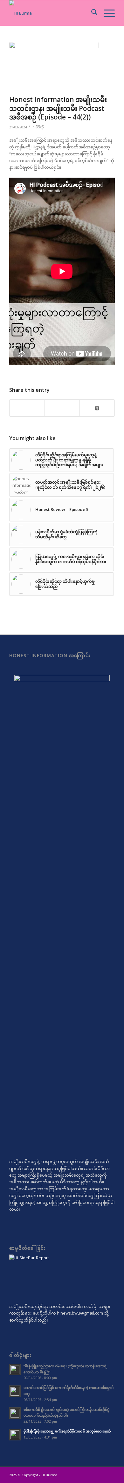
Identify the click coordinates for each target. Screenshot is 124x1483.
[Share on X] (97, 408)
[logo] (51, 13)
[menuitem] (91, 13)
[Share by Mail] (62, 408)
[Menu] (106, 13)
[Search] (91, 13)
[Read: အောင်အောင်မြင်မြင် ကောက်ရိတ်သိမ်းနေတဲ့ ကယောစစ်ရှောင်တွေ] (15, 1391)
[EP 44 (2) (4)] (54, 67)
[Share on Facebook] (27, 408)
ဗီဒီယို (40, 127)
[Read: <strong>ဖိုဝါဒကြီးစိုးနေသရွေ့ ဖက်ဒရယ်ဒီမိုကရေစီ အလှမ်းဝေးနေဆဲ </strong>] (15, 1434)
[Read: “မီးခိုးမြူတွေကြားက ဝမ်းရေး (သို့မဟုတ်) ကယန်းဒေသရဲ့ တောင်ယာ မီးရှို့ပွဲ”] (15, 1369)
